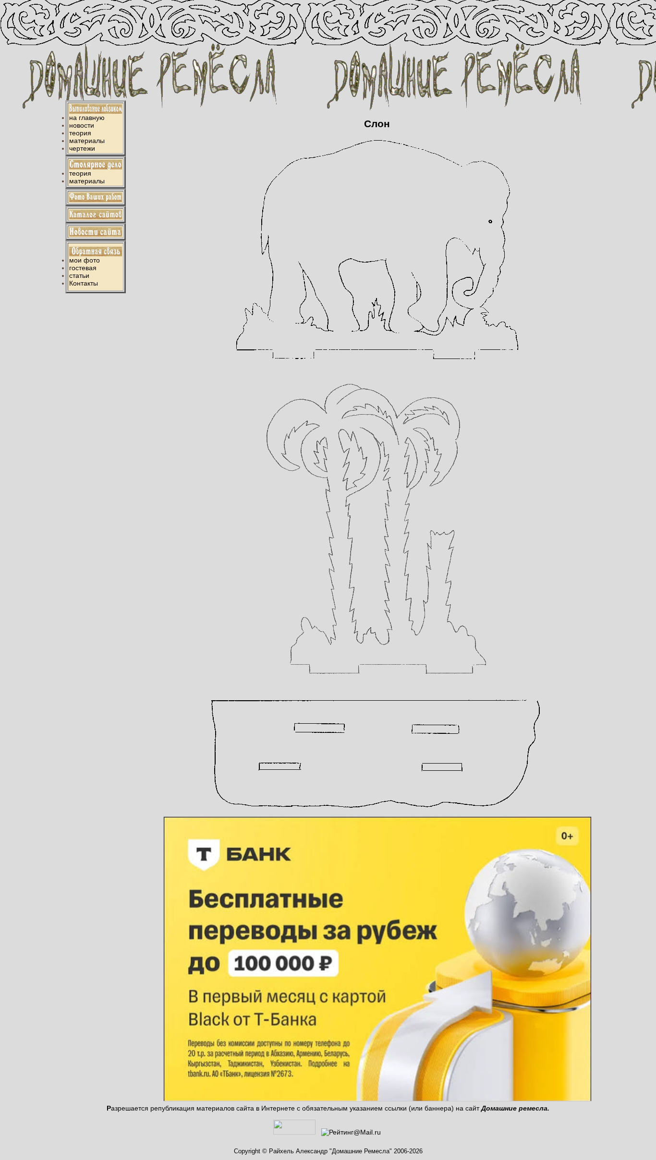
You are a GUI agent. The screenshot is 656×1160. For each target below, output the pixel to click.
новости (81, 125)
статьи (79, 275)
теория (80, 133)
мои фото (84, 260)
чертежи (82, 148)
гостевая (83, 268)
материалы (87, 140)
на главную (87, 117)
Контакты (83, 283)
